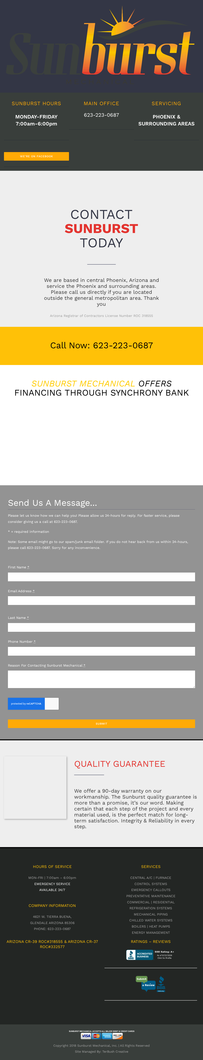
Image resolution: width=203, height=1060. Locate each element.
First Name (18, 567)
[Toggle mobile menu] (195, 86)
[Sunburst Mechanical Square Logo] (35, 758)
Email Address (21, 591)
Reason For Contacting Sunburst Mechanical (46, 665)
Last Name (18, 618)
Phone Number (22, 642)
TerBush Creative (115, 1051)
